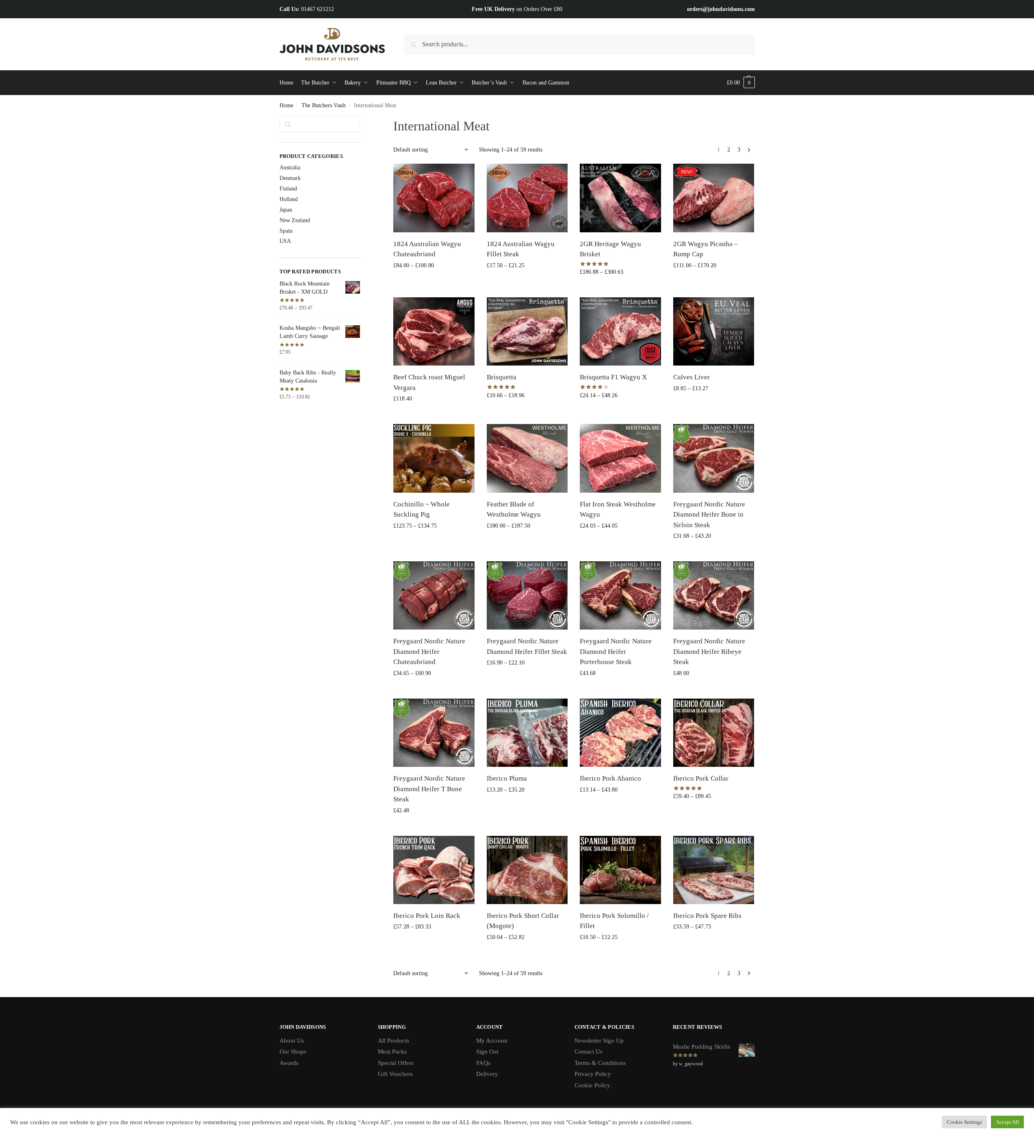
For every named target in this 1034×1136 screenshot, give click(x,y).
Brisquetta (501, 377)
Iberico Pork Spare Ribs (707, 916)
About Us (292, 1040)
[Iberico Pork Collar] (713, 733)
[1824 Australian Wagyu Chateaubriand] (434, 198)
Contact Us (588, 1051)
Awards (289, 1063)
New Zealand (295, 220)
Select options (434, 282)
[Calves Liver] (713, 331)
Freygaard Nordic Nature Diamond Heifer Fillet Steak (527, 646)
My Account (491, 1040)
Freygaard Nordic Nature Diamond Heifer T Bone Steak (429, 789)
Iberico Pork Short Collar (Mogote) (523, 921)
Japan (286, 210)
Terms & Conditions (600, 1063)
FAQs (483, 1063)
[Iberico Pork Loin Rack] (434, 870)
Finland (288, 189)
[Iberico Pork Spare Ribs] (713, 870)
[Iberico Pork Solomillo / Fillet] (620, 870)
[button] (741, 83)
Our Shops (293, 1051)
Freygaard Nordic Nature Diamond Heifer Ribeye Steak (709, 651)
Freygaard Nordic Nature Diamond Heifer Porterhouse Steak (616, 651)
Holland (289, 199)
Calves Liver (691, 377)
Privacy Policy (592, 1074)
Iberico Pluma (507, 778)
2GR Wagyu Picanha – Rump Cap (705, 249)
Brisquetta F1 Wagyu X (613, 377)
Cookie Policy (592, 1085)
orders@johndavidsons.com (721, 9)
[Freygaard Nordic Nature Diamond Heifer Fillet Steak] (527, 595)
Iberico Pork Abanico (610, 778)
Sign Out (487, 1051)
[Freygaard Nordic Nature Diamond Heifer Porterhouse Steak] (620, 595)
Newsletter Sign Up (599, 1040)
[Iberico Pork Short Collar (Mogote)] (527, 870)
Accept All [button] (1007, 1122)
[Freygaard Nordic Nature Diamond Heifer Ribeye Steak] (713, 595)
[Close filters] (362, 121)
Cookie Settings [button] (964, 1122)
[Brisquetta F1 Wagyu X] (620, 331)
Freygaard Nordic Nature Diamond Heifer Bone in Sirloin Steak (709, 514)
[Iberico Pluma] (527, 733)
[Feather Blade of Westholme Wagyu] (527, 458)
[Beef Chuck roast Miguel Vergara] (434, 331)
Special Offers (396, 1063)
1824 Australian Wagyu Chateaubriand (427, 249)
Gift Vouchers (395, 1074)
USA (285, 241)
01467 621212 (317, 9)
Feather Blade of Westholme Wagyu (514, 509)
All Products (393, 1040)
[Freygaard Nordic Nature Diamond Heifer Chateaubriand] (434, 595)
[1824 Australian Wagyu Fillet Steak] (527, 198)
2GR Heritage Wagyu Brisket (610, 249)
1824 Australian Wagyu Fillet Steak (521, 249)
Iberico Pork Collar (700, 778)
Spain (286, 231)
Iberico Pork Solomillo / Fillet (614, 921)
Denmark (290, 178)
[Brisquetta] (527, 331)
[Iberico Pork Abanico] (620, 733)
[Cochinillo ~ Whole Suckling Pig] (434, 458)
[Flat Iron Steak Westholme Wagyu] (620, 458)
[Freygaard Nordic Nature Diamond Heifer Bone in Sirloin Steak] (713, 458)
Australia (290, 167)
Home (286, 105)
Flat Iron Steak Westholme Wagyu (618, 509)
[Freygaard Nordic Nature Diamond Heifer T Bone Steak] (434, 733)
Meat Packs (392, 1051)
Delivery (487, 1074)
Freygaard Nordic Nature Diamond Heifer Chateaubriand (429, 651)
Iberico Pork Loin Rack (426, 916)
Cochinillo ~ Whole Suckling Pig (421, 509)
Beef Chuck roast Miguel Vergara (429, 382)
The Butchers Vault (323, 105)
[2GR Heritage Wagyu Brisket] (620, 198)
